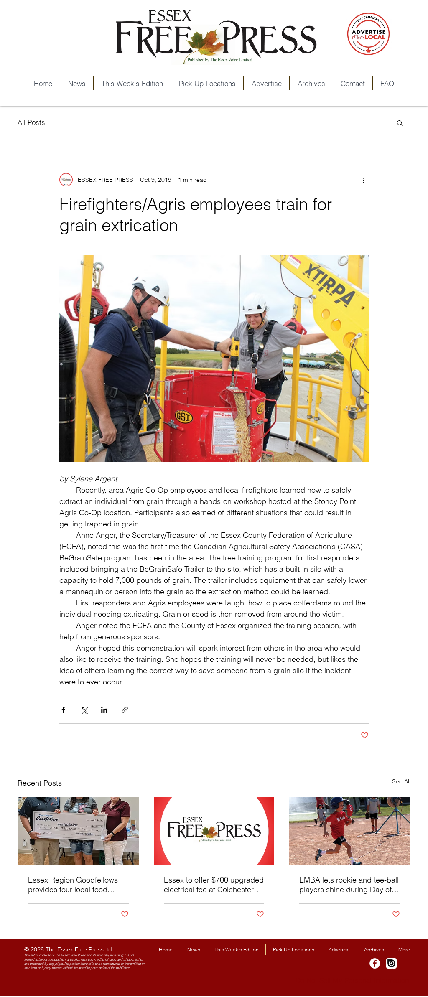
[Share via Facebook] (63, 710)
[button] (400, 122)
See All (401, 781)
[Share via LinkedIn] (104, 710)
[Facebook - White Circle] (374, 963)
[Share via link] (125, 710)
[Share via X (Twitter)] (84, 710)
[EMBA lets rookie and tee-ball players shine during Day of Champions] (349, 831)
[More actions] (364, 180)
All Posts (31, 122)
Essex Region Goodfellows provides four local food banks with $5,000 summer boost (73, 884)
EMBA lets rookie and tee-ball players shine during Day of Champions (349, 884)
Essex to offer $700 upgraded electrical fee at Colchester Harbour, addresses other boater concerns (214, 884)
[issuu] (391, 963)
